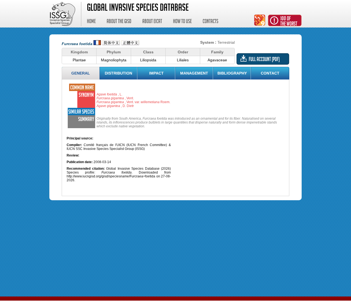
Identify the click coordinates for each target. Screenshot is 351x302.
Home (91, 22)
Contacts (210, 22)
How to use (182, 22)
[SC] (111, 43)
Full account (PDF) (264, 60)
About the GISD (119, 22)
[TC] (130, 43)
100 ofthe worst (288, 22)
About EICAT (152, 22)
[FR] (97, 43)
